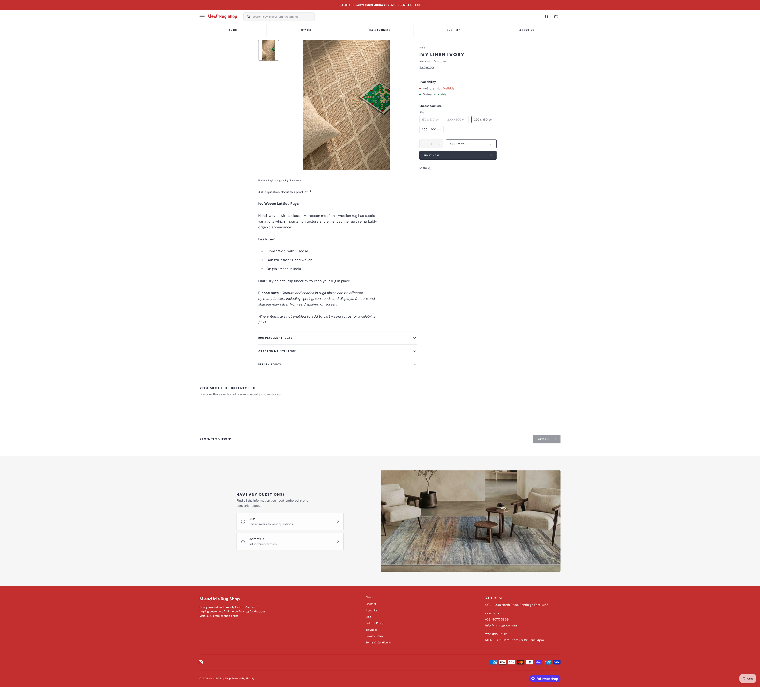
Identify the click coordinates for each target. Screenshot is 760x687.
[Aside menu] (203, 17)
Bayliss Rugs (275, 180)
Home (261, 180)
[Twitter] (426, 178)
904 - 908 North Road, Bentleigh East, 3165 (517, 605)
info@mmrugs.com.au (501, 625)
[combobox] (282, 17)
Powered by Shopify (243, 678)
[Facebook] (433, 178)
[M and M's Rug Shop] (222, 16)
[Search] (247, 17)
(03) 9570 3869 (497, 619)
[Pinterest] (441, 178)
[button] (556, 16)
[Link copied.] (448, 178)
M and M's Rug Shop (220, 678)
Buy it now (431, 155)
